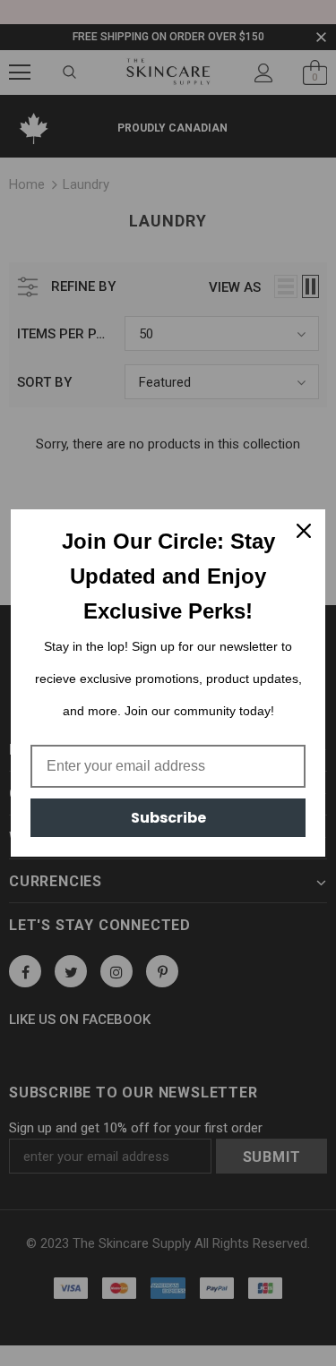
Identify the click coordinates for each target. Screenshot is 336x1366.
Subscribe (168, 817)
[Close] (303, 530)
